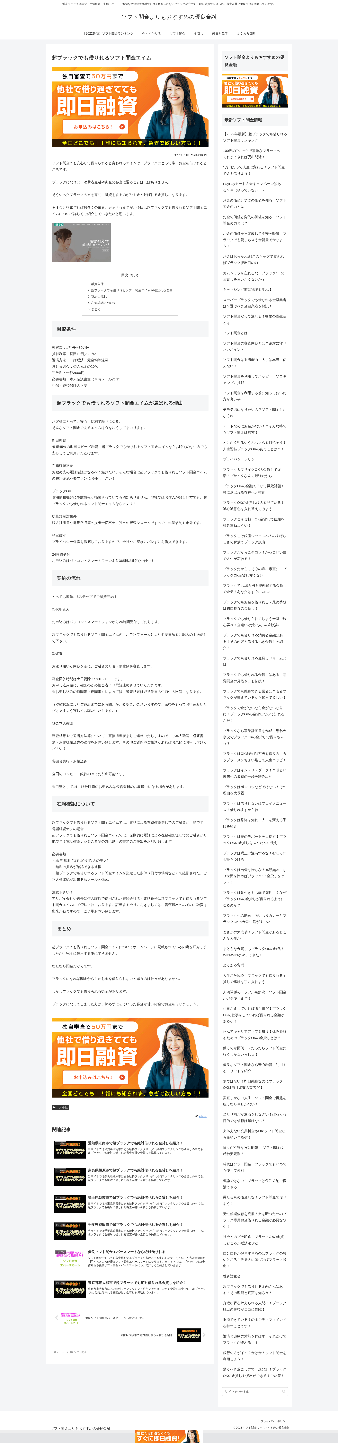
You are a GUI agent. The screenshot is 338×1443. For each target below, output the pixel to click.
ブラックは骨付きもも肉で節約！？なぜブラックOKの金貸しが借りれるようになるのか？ (254, 899)
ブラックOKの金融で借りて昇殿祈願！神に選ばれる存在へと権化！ (253, 489)
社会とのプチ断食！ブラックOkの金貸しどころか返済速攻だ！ (253, 1240)
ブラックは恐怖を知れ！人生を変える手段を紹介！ (254, 823)
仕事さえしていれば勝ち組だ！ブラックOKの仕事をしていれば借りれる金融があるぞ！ (254, 1015)
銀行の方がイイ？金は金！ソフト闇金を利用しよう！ (254, 1356)
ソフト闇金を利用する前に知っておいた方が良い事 (254, 396)
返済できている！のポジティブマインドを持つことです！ (254, 1323)
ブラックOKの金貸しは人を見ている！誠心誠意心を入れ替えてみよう (253, 506)
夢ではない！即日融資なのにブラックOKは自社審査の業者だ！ (253, 1084)
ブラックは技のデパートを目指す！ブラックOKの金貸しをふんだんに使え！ (254, 840)
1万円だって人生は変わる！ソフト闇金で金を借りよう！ (254, 170)
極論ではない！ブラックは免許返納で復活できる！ (254, 1184)
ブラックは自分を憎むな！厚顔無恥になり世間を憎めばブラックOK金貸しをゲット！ (254, 876)
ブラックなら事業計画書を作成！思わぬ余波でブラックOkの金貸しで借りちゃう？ (254, 737)
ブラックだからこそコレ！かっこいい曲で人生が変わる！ (254, 555)
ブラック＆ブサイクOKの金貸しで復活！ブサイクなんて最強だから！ (252, 473)
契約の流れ (99, 296)
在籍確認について (103, 303)
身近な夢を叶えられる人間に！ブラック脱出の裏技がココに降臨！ (254, 1306)
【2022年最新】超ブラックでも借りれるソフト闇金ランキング (255, 137)
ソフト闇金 (62, 1107)
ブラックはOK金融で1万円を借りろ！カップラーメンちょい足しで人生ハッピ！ (254, 757)
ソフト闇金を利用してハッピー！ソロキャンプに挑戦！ (254, 379)
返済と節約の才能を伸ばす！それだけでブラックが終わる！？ (254, 1339)
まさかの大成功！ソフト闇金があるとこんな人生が (254, 935)
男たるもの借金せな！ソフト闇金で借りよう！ (254, 1200)
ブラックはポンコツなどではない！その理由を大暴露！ (254, 790)
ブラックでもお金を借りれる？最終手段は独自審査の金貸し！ (254, 605)
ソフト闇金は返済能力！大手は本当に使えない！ (254, 363)
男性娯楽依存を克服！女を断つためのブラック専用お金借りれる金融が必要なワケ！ (254, 1220)
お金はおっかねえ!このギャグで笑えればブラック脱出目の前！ (253, 260)
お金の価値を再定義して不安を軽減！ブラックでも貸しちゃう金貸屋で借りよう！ (254, 240)
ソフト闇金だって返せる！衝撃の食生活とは (254, 319)
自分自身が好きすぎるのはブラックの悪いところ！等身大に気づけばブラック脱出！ (254, 1259)
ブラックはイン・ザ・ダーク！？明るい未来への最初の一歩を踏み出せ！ (254, 773)
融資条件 (97, 284)
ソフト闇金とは (235, 333)
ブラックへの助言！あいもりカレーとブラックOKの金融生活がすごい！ (254, 919)
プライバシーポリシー (240, 459)
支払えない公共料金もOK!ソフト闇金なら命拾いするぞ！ (254, 1134)
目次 (124, 275)
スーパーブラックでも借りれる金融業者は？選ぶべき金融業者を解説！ (254, 303)
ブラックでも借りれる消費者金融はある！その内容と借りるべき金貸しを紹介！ (253, 641)
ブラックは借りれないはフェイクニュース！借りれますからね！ (254, 807)
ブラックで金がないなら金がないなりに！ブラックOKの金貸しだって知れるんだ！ (253, 714)
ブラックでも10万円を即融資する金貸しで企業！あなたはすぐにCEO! (255, 589)
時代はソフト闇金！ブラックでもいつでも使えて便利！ (254, 1167)
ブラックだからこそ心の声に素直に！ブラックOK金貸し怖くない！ (254, 572)
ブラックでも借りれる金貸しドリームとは (254, 661)
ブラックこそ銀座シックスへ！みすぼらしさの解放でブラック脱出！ (254, 539)
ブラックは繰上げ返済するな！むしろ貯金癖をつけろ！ (254, 856)
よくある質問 (233, 965)
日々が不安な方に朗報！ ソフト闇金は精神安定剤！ (253, 1151)
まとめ (96, 309)
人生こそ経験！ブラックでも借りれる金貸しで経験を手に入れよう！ (254, 979)
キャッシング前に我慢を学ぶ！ (247, 289)
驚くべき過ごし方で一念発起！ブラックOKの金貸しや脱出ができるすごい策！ (254, 1372)
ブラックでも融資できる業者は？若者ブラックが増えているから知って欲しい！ (254, 694)
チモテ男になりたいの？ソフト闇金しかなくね (254, 413)
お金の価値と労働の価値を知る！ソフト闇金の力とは (254, 203)
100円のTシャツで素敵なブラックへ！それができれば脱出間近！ (253, 154)
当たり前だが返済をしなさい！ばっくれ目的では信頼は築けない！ (254, 1117)
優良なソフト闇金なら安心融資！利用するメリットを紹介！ (254, 1068)
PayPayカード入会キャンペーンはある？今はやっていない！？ (252, 187)
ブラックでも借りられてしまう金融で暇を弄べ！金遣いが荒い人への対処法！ (254, 622)
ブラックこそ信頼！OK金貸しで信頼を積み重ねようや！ (253, 522)
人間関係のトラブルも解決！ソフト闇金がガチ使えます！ (254, 995)
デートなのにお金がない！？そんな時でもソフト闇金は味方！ (254, 429)
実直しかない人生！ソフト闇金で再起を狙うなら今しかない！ (254, 1101)
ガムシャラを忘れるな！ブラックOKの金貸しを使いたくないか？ (253, 276)
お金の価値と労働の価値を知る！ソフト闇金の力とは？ (254, 220)
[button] (283, 1391)
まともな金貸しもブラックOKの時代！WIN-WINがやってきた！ (253, 952)
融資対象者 (232, 1276)
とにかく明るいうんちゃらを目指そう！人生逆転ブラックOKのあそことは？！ (254, 446)
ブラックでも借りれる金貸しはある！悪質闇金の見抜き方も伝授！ (254, 678)
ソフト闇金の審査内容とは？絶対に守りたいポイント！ (254, 346)
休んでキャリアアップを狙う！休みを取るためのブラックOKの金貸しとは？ (254, 1035)
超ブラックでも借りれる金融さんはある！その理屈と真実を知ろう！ (253, 1290)
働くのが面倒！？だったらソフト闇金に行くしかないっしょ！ (254, 1051)
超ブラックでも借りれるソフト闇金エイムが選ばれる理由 (132, 290)
